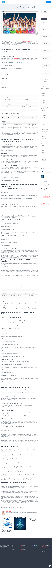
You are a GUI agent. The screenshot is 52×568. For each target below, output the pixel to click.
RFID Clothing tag (44, 63)
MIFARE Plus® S (44, 136)
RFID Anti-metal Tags (45, 79)
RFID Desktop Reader (45, 48)
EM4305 (43, 150)
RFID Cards (42, 34)
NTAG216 (43, 122)
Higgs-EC (43, 86)
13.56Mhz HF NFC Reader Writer (45, 56)
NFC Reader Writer (44, 29)
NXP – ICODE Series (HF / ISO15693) (44, 108)
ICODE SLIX (43, 113)
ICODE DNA (43, 110)
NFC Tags (13, 549)
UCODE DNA (44, 105)
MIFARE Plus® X (44, 138)
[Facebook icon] (25, 565)
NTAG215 (43, 120)
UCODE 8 (43, 102)
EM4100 (43, 145)
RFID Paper (43, 70)
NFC (41, 24)
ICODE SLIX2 (44, 115)
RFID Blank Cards (44, 43)
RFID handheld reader (45, 50)
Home (17, 7)
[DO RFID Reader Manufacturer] (3, 2)
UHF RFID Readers (44, 58)
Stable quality (24, 546)
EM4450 (43, 152)
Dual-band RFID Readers (45, 60)
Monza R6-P (43, 95)
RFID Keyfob (43, 67)
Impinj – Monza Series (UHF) (45, 88)
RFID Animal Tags (44, 77)
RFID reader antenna (45, 52)
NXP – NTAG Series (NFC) (44, 117)
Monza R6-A (44, 93)
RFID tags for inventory (45, 74)
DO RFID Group (5, 529)
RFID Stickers (44, 72)
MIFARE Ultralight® (44, 140)
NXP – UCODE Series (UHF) (45, 98)
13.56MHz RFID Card (45, 38)
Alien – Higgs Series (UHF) (45, 81)
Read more (43, 551)
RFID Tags (13, 545)
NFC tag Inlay (44, 27)
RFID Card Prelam (44, 45)
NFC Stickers (44, 31)
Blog (20, 7)
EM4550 (43, 154)
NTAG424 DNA (44, 124)
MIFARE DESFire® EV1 (45, 131)
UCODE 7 (43, 100)
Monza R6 (43, 91)
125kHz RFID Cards (44, 36)
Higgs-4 (43, 84)
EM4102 (43, 147)
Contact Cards (44, 41)
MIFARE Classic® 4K (45, 129)
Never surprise (24, 549)
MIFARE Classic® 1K (45, 127)
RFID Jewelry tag (44, 65)
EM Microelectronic (44, 143)
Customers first (24, 545)
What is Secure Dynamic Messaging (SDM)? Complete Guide (33, 520)
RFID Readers (13, 546)
